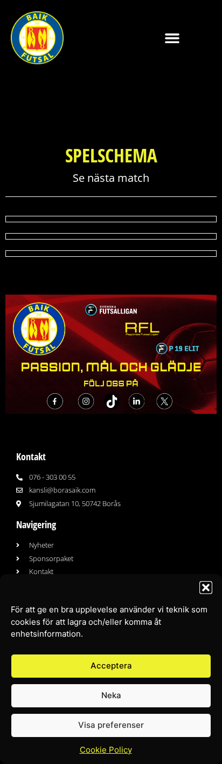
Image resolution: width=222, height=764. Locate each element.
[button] (205, 587)
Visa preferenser (111, 725)
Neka (111, 695)
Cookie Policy (106, 750)
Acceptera (111, 665)
